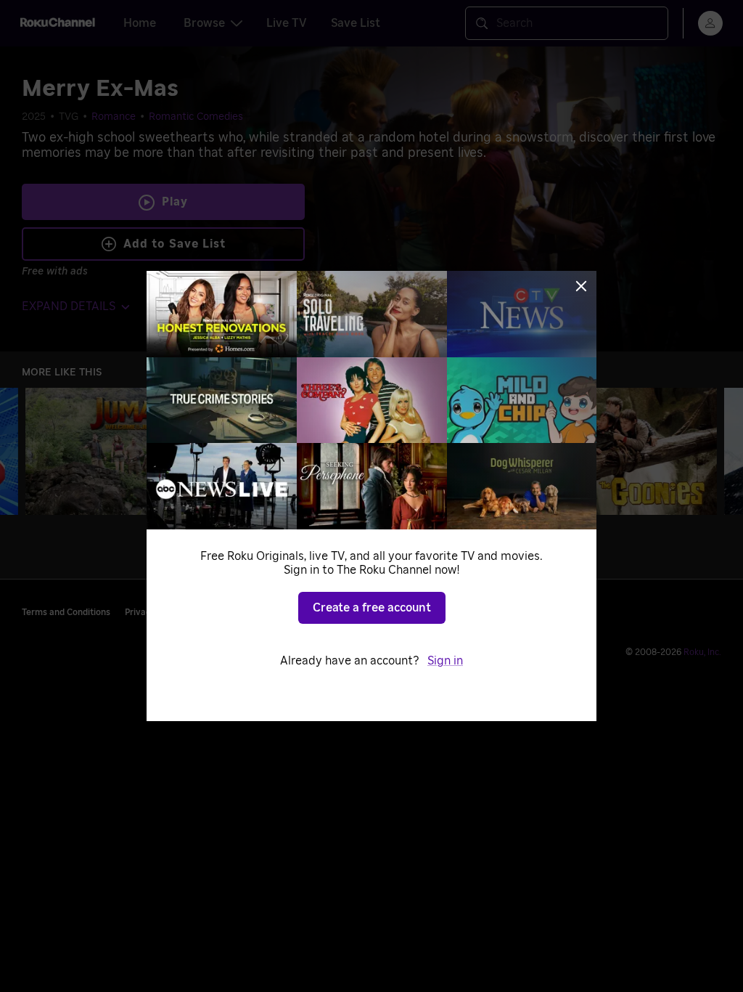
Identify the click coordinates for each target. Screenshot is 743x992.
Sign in (445, 661)
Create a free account (372, 608)
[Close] (581, 286)
